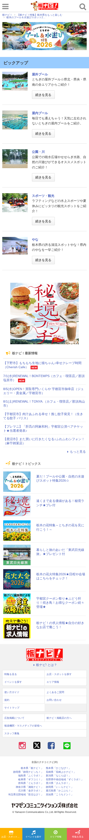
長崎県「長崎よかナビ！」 (61, 772)
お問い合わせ (54, 700)
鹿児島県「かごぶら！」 (59, 790)
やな (35, 239)
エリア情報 (55, 836)
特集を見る (10, 674)
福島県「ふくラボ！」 (30, 775)
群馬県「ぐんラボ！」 (30, 783)
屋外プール (40, 74)
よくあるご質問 (55, 692)
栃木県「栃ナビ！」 (32, 768)
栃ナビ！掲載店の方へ (59, 718)
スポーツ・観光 (43, 196)
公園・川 (38, 152)
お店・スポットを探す (11, 836)
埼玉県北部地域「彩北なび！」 (25, 794)
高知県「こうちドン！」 (59, 794)
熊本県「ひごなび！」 (58, 768)
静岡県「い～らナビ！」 (59, 787)
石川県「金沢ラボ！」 (30, 790)
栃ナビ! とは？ (46, 665)
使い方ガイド (11, 692)
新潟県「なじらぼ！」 (58, 775)
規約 (6, 700)
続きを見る (43, 95)
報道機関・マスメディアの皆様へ (23, 725)
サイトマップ (11, 707)
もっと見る (78, 451)
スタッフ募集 (11, 733)
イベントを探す (33, 836)
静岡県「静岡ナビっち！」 (28, 772)
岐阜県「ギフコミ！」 (30, 779)
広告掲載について (14, 718)
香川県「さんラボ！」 (58, 783)
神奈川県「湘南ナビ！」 (29, 787)
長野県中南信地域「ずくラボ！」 (65, 779)
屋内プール (40, 113)
